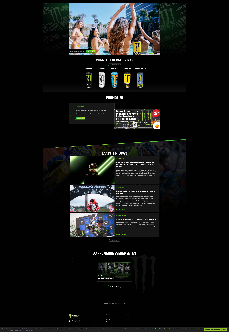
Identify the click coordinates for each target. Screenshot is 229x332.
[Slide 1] (155, 53)
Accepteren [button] (224, 329)
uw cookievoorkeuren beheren (192, 328)
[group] (88, 78)
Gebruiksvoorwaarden (90, 324)
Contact (126, 319)
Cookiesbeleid (102, 324)
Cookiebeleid (165, 328)
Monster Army (109, 321)
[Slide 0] (151, 53)
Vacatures (108, 317)
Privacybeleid (158, 328)
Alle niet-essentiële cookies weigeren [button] (212, 329)
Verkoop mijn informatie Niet (110, 324)
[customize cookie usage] (35, 330)
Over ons (108, 319)
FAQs (126, 317)
